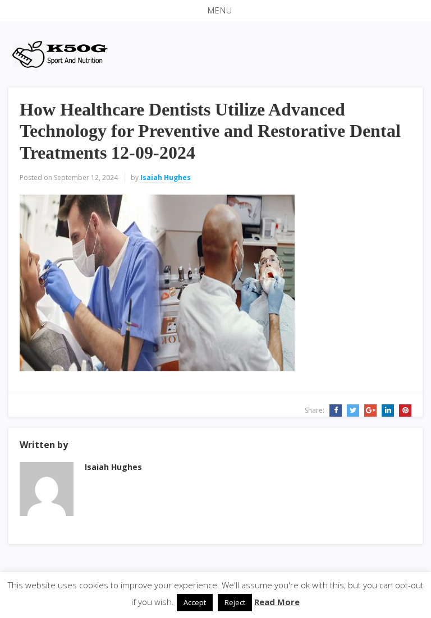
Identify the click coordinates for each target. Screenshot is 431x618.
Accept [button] (195, 602)
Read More (277, 601)
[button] (215, 11)
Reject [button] (234, 602)
